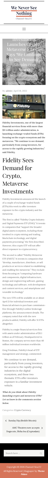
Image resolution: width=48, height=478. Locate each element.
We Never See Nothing (24, 10)
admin (9, 90)
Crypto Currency (22, 410)
